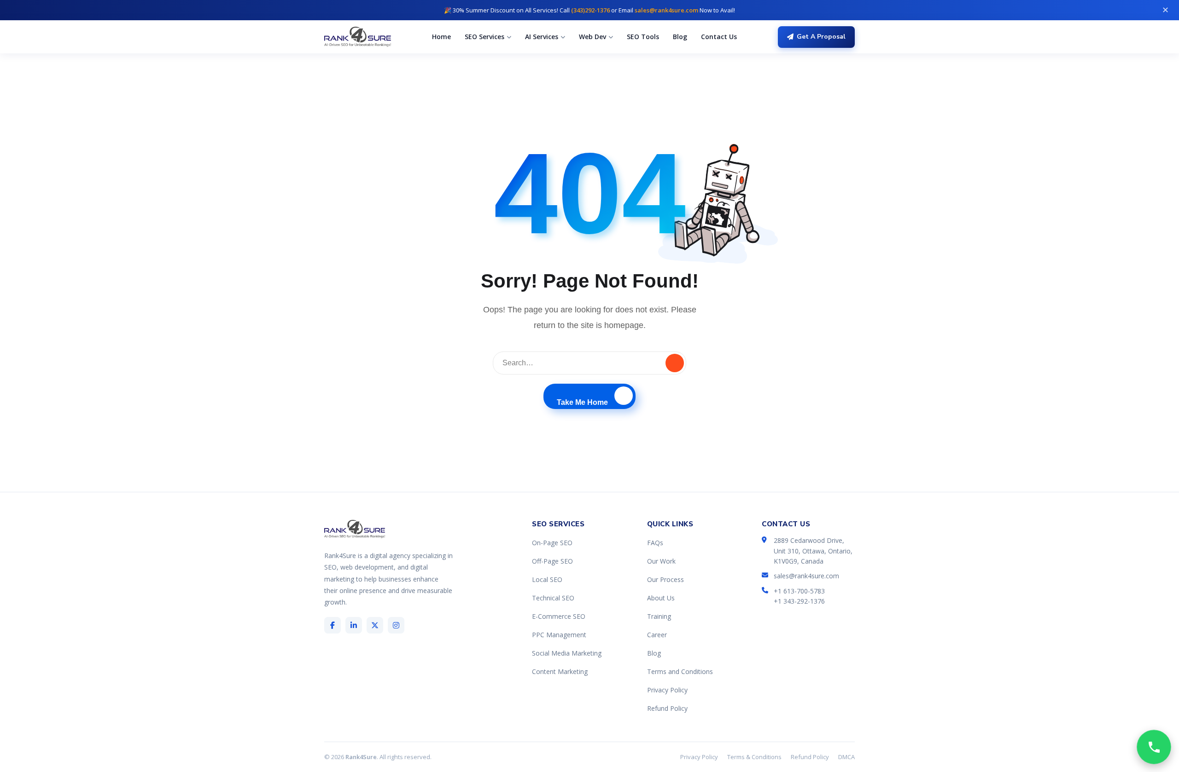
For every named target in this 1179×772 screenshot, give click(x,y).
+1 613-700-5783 (799, 591)
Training (659, 616)
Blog (680, 36)
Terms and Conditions (680, 671)
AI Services (541, 36)
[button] (1153, 747)
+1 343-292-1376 (799, 601)
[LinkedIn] (353, 625)
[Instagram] (396, 625)
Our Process (665, 579)
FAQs (655, 542)
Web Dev (592, 36)
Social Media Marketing (566, 653)
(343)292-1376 (590, 10)
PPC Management (559, 634)
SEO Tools (643, 36)
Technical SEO (553, 597)
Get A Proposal (821, 36)
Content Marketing (560, 671)
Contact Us (719, 36)
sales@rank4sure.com (666, 10)
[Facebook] (332, 625)
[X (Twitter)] (375, 625)
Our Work (661, 561)
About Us (661, 597)
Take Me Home (582, 402)
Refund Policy (667, 708)
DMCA (846, 757)
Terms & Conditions (754, 757)
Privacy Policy (667, 690)
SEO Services (484, 36)
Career (657, 634)
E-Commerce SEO (558, 616)
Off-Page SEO (552, 561)
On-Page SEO (552, 542)
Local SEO (547, 579)
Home (441, 36)
